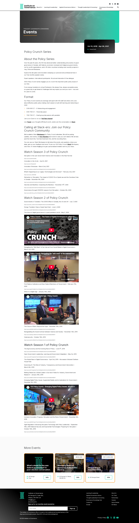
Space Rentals (115, 502)
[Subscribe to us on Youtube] (117, 4)
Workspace (40, 134)
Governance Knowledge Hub (106, 8)
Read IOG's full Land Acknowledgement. (47, 514)
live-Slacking (44, 136)
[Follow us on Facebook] (110, 4)
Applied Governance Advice (93, 495)
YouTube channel (46, 118)
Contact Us (89, 502)
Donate (88, 504)
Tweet (29, 122)
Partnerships (115, 497)
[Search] (118, 7)
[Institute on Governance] (27, 6)
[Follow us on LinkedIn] (115, 4)
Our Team (114, 495)
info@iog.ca (31, 500)
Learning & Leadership (92, 493)
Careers (114, 500)
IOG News (114, 504)
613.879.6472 (32, 502)
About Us (114, 493)
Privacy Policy (102, 517)
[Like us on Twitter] (112, 4)
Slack (73, 122)
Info (47, 477)
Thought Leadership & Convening (95, 497)
